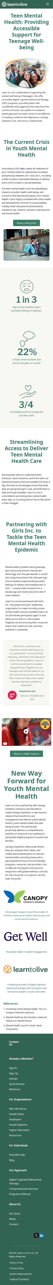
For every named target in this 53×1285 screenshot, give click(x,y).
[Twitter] (36, 1235)
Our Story (14, 1213)
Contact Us (14, 1043)
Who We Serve (17, 1108)
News (12, 1218)
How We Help (17, 1154)
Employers (15, 1119)
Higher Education (19, 1130)
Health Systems (18, 1124)
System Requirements (21, 1273)
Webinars (14, 1089)
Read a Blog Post (26, 223)
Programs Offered (19, 1194)
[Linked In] (41, 1235)
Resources (15, 1135)
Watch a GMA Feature (26, 753)
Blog (11, 1160)
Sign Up (13, 1073)
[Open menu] (47, 4)
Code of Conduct (19, 1279)
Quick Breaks (16, 1084)
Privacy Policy (17, 1268)
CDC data (20, 168)
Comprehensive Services (23, 1188)
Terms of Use (16, 1262)
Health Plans (16, 1114)
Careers (13, 1224)
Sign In (13, 1068)
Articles (13, 1078)
